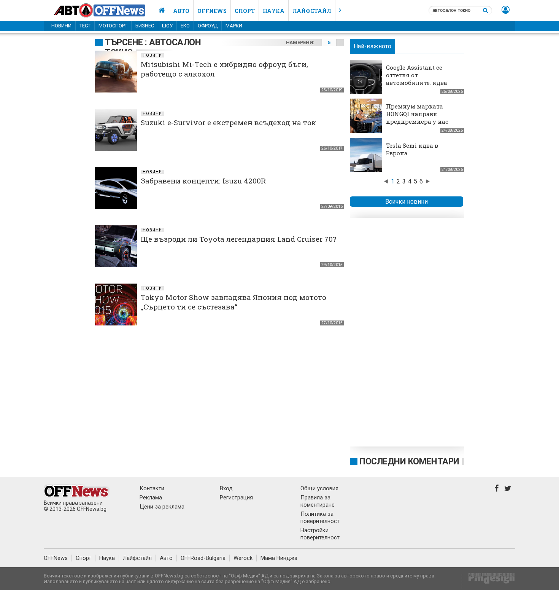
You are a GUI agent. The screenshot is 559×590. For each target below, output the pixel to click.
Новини (61, 26)
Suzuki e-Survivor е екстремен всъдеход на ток (228, 122)
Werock (243, 558)
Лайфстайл (311, 10)
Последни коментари (409, 461)
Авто (181, 10)
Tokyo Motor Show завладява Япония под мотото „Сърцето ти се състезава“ (233, 301)
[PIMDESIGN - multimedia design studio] (488, 580)
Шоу (167, 26)
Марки (234, 26)
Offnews (212, 10)
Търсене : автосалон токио (153, 47)
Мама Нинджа (278, 558)
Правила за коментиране (317, 501)
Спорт (245, 10)
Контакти (152, 488)
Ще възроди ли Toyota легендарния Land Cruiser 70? (238, 239)
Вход (226, 488)
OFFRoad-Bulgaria (203, 558)
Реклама (151, 497)
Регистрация (236, 497)
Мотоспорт (112, 26)
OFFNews (56, 558)
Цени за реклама (162, 506)
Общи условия (319, 488)
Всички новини (406, 201)
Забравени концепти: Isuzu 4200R (203, 180)
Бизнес (144, 26)
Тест (85, 26)
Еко (185, 26)
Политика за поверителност (320, 517)
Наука (273, 10)
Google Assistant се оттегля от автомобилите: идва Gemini (416, 79)
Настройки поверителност (320, 534)
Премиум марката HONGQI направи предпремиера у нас (417, 113)
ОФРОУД (208, 26)
